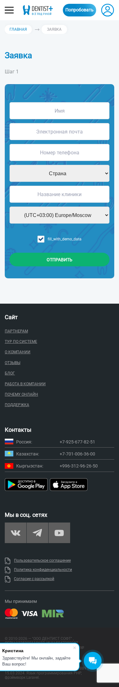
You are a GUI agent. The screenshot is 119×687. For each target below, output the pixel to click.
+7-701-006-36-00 (77, 453)
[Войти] (107, 10)
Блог (10, 373)
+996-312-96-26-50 (79, 465)
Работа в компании (25, 384)
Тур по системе (21, 341)
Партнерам (16, 331)
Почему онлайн (21, 394)
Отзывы (12, 363)
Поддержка (17, 405)
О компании (17, 352)
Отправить (59, 259)
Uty (7, 552)
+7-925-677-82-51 (77, 441)
